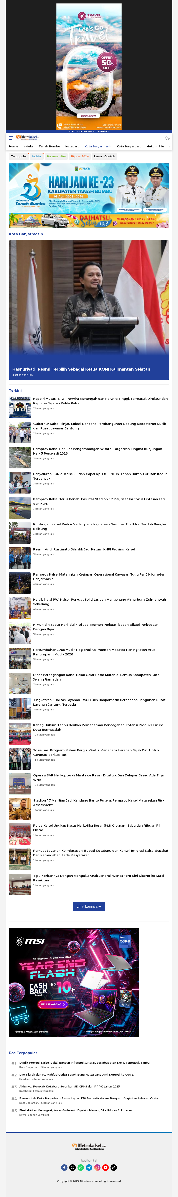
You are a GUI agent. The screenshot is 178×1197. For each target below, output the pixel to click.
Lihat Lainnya (87, 906)
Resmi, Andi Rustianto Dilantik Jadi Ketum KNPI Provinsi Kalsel (84, 549)
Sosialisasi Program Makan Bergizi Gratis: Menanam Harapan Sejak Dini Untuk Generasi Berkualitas (96, 752)
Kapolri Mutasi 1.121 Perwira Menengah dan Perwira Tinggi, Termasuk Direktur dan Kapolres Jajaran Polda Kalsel (100, 401)
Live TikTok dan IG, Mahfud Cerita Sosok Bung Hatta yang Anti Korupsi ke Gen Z (76, 1074)
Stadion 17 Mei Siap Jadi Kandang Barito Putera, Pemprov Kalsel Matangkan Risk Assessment (98, 803)
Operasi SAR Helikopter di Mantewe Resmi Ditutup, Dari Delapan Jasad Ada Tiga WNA (98, 777)
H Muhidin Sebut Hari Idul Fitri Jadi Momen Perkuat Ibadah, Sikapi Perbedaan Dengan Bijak (95, 627)
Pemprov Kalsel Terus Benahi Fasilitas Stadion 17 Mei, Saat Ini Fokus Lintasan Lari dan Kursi (99, 501)
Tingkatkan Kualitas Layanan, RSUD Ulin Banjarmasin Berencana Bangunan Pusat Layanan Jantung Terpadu (99, 702)
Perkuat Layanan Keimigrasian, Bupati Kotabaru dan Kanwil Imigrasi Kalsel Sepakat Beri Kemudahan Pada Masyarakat (100, 853)
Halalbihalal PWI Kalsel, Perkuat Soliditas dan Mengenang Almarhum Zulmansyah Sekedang (99, 602)
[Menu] (10, 138)
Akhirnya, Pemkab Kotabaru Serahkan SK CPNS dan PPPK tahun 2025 (69, 1086)
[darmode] (167, 138)
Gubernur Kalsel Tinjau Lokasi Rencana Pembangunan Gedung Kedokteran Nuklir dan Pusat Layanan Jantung (99, 426)
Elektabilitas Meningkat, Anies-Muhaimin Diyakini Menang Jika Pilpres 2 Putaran (75, 1110)
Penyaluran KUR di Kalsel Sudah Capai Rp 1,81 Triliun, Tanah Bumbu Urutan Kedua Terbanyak (100, 476)
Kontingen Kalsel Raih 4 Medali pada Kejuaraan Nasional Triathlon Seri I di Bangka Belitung (99, 526)
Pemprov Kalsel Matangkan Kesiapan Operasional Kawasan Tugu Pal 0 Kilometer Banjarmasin (99, 577)
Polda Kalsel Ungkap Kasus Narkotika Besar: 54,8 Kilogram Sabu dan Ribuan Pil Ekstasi (96, 828)
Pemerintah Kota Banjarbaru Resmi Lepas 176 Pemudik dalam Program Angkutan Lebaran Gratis (89, 1098)
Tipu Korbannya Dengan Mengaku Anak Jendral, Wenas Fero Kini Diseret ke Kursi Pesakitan (98, 878)
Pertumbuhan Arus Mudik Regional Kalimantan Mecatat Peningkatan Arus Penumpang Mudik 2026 (94, 652)
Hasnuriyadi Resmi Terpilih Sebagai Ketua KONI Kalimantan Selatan (81, 369)
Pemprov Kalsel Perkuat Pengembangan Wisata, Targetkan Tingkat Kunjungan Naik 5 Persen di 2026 (97, 451)
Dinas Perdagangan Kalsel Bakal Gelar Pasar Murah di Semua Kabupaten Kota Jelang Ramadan (96, 677)
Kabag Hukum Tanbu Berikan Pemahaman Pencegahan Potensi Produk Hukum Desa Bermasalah (98, 727)
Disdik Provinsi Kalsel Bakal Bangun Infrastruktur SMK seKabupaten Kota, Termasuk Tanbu (84, 1062)
